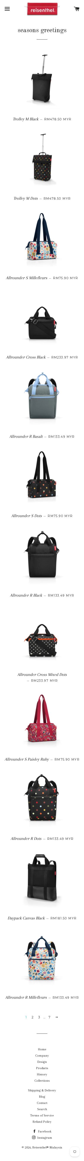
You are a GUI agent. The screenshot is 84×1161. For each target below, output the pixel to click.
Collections (42, 1081)
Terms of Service (42, 1115)
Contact (42, 1103)
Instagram (44, 1138)
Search (42, 1109)
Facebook (44, 1131)
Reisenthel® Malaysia (47, 1147)
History (42, 1074)
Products (42, 1068)
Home (42, 1049)
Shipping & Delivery (42, 1090)
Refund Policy (42, 1122)
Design (42, 1062)
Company (42, 1055)
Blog (42, 1097)
